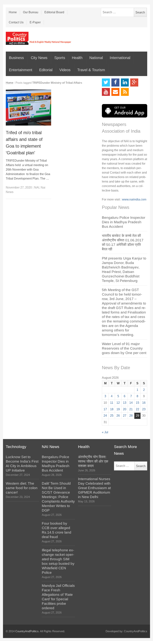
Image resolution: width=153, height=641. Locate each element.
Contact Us (16, 22)
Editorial (45, 70)
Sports (59, 58)
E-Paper (35, 22)
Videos (65, 70)
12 (118, 402)
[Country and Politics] (39, 38)
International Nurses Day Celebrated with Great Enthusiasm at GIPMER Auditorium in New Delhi (94, 488)
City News (39, 58)
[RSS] (125, 92)
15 (137, 402)
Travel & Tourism (91, 70)
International (120, 58)
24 (105, 415)
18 (111, 409)
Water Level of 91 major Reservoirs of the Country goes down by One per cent (124, 348)
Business (16, 58)
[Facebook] (115, 82)
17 (105, 409)
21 (131, 409)
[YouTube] (106, 92)
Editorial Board (54, 12)
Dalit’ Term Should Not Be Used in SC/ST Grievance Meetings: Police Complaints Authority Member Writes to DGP (58, 496)
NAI (36, 187)
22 (137, 409)
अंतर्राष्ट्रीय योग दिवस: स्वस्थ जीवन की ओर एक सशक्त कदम (93, 461)
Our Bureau (30, 12)
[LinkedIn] (125, 82)
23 (144, 409)
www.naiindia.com (134, 199)
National (96, 58)
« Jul (105, 432)
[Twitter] (106, 82)
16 (144, 402)
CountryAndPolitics (27, 631)
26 (118, 415)
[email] (115, 92)
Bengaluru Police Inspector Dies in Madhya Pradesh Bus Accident (123, 222)
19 (118, 409)
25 (111, 415)
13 (124, 402)
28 (131, 415)
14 (131, 402)
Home (13, 12)
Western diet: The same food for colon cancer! (22, 487)
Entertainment (20, 70)
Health (77, 58)
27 (124, 415)
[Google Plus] (134, 82)
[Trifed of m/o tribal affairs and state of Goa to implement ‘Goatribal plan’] (28, 107)
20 (124, 409)
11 (111, 402)
